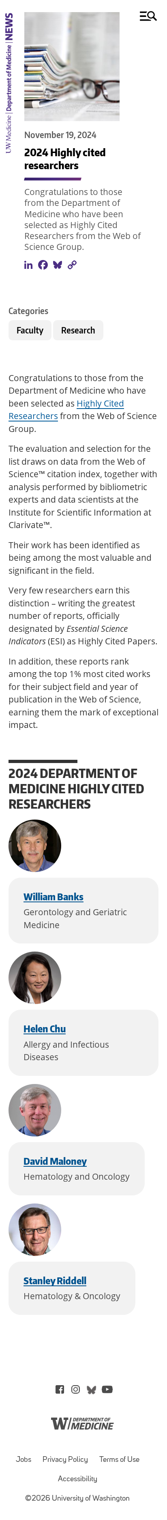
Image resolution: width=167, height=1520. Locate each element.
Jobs (23, 1460)
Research (78, 330)
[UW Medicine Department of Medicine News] (9, 157)
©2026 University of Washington (77, 1499)
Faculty (30, 330)
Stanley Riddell (55, 1280)
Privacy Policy (65, 1460)
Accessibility (77, 1479)
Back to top (137, 1501)
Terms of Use (119, 1460)
